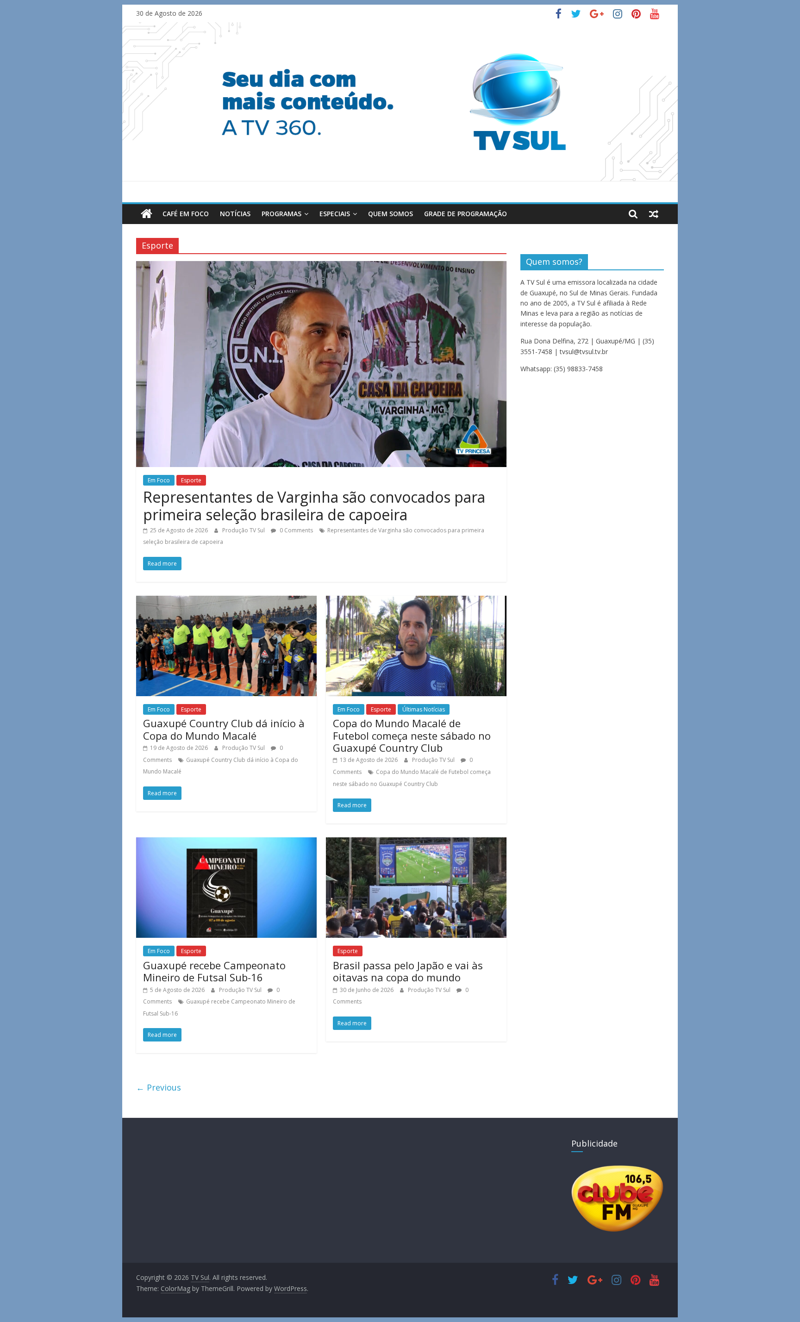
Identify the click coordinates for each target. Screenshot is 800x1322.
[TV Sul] (146, 214)
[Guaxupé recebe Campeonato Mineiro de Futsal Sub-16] (226, 843)
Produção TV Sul (244, 530)
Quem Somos (390, 213)
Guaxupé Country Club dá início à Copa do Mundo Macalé (224, 729)
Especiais (334, 213)
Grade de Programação (465, 213)
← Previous (158, 1087)
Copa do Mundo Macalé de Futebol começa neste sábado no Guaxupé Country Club (412, 735)
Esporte (191, 480)
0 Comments (295, 530)
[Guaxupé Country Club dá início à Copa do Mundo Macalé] (226, 601)
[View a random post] (654, 214)
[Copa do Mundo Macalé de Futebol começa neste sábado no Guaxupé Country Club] (416, 601)
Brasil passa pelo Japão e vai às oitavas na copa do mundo (408, 971)
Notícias (235, 213)
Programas (281, 213)
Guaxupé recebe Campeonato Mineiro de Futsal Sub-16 (214, 971)
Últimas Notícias (423, 709)
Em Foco (159, 480)
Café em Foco (185, 213)
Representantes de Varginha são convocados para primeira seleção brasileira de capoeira (314, 505)
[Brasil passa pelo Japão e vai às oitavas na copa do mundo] (416, 843)
